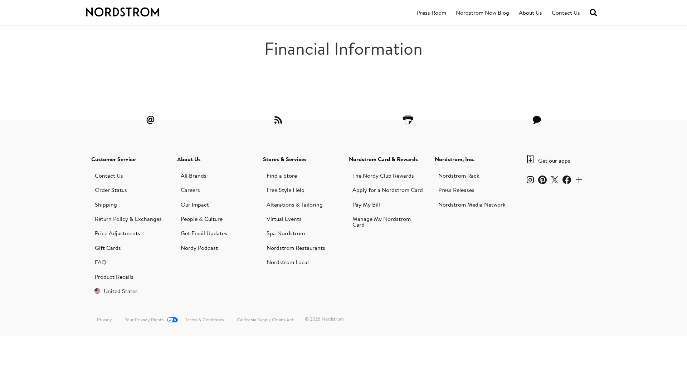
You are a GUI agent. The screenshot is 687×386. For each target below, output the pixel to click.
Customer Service (113, 159)
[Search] (593, 13)
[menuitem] (431, 13)
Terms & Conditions (204, 319)
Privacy (104, 319)
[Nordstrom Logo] (137, 10)
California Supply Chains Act (265, 319)
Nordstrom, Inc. (454, 159)
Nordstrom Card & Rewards (383, 159)
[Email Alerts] (150, 119)
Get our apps (554, 160)
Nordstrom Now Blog (482, 12)
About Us (530, 12)
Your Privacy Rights (144, 319)
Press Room (431, 12)
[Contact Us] (536, 119)
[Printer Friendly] (408, 119)
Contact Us (566, 12)
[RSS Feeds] (279, 119)
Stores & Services (285, 159)
